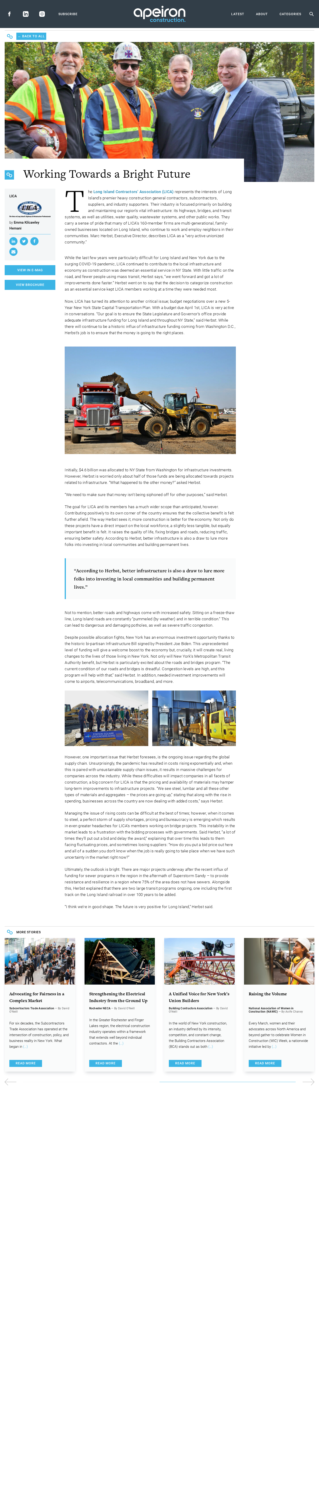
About (262, 14)
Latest (237, 14)
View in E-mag (30, 270)
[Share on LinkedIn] (13, 241)
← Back (31, 36)
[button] (237, 1082)
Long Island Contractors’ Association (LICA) (133, 191)
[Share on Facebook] (34, 241)
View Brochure (30, 285)
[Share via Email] (13, 252)
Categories (290, 14)
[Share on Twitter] (24, 241)
